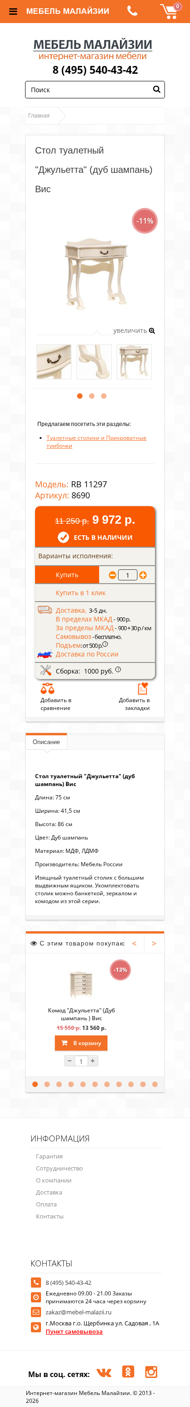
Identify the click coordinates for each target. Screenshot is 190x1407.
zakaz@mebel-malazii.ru (79, 1312)
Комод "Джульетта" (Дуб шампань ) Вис (81, 1014)
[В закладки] (143, 688)
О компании (53, 1180)
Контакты (50, 1216)
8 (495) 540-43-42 (95, 69)
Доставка (49, 1192)
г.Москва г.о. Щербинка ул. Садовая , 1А (102, 1327)
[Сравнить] (47, 688)
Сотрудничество (59, 1168)
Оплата (46, 1204)
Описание (46, 742)
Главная (39, 115)
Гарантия (49, 1156)
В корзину (86, 1043)
